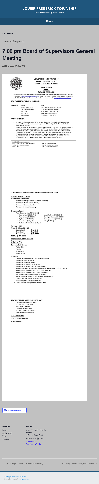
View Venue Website (33, 444)
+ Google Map (31, 441)
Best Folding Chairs (42, 479)
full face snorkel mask (27, 479)
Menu (49, 21)
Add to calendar (14, 410)
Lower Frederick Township (49, 8)
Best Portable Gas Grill (12, 479)
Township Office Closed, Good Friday (78, 463)
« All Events (7, 33)
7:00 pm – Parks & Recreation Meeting (26, 463)
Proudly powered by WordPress (15, 477)
